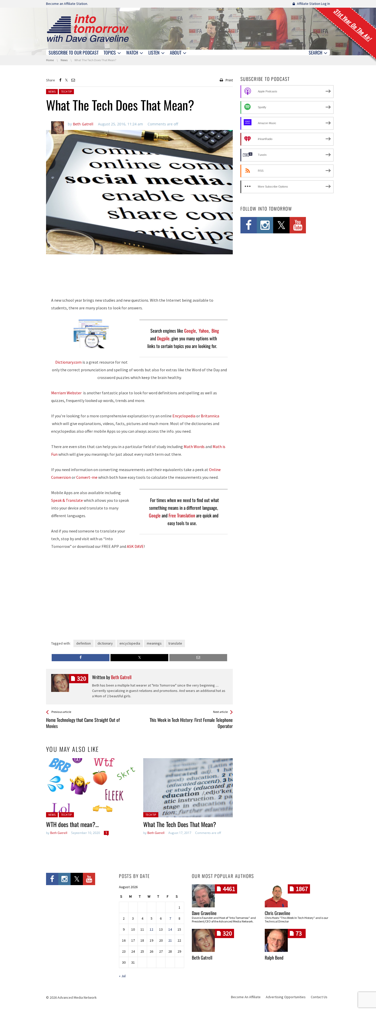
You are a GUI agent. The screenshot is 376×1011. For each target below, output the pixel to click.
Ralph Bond (274, 957)
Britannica (210, 415)
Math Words (194, 446)
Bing (215, 330)
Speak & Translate (67, 500)
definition (83, 643)
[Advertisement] (139, 279)
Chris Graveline (277, 913)
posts (81, 678)
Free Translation (182, 515)
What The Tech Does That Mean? (181, 824)
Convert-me (86, 477)
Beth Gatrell (58, 833)
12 (151, 929)
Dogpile (163, 338)
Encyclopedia (184, 415)
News (52, 91)
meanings (154, 643)
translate (175, 643)
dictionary (105, 643)
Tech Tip (66, 91)
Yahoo (204, 330)
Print (229, 80)
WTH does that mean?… (72, 824)
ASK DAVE (135, 546)
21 (170, 940)
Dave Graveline (204, 913)
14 (170, 929)
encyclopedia (129, 643)
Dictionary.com (68, 362)
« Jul (122, 976)
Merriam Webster (66, 392)
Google (190, 330)
